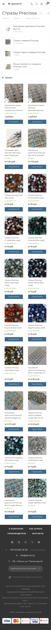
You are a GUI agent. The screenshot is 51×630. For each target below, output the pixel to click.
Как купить (35, 529)
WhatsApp (39, 542)
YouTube (25, 542)
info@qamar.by (27, 555)
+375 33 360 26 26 (18, 550)
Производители (16, 533)
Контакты (38, 533)
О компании (16, 529)
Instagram (19, 542)
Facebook (12, 542)
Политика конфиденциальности (27, 577)
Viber (32, 542)
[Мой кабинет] (41, 4)
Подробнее (13, 167)
